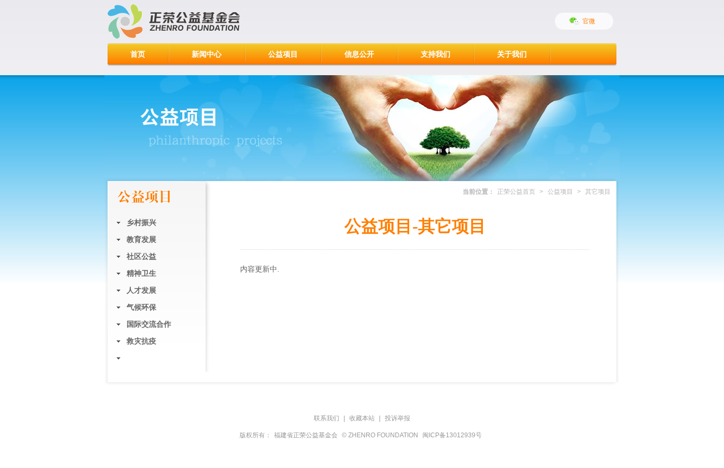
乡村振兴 (141, 222)
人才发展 (141, 290)
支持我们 (436, 54)
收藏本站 (362, 418)
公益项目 (283, 54)
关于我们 (512, 54)
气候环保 (141, 307)
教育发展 (141, 239)
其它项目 (141, 358)
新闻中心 (207, 54)
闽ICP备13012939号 (452, 435)
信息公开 (359, 54)
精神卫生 (141, 273)
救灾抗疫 (141, 341)
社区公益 (141, 256)
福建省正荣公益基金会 (306, 435)
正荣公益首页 (516, 191)
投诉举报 (397, 418)
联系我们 (326, 418)
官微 (588, 21)
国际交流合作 (149, 324)
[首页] (174, 21)
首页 (137, 54)
